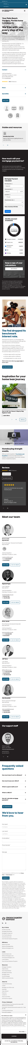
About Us (4, 981)
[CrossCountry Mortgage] (8, 10)
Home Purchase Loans (6, 936)
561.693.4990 (6, 710)
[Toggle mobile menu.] (24, 10)
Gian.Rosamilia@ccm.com (8, 709)
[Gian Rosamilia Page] (8, 690)
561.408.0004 (7, 674)
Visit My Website (15, 564)
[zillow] (5, 923)
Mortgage (5, 3)
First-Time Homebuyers (7, 935)
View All (23, 419)
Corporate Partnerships (7, 983)
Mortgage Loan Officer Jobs (8, 987)
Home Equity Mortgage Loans (8, 957)
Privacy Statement (7, 1002)
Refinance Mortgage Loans (7, 948)
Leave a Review (6, 474)
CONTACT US (6, 878)
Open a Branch (5, 991)
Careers (3, 985)
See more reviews (7, 478)
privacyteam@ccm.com (15, 905)
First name (5, 824)
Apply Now (5, 100)
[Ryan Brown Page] (8, 530)
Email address (6, 838)
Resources (5, 965)
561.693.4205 (6, 673)
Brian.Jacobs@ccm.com (7, 632)
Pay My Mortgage (6, 976)
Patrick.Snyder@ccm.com (8, 749)
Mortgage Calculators (6, 967)
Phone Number (6, 845)
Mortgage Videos (5, 974)
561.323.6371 (6, 751)
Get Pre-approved (7, 367)
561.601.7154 (6, 596)
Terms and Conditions (6, 1012)
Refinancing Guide (6, 944)
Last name (5, 831)
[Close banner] (25, 1014)
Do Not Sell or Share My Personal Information (14, 1041)
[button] (14, 70)
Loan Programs (5, 959)
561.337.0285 (8, 671)
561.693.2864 (7, 598)
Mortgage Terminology (7, 972)
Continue (14, 1036)
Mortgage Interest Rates (7, 931)
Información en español (7, 998)
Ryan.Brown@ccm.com (7, 557)
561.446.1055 (8, 634)
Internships (4, 989)
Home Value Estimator (6, 970)
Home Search (6, 6)
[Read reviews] (5, 81)
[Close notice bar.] (26, 5)
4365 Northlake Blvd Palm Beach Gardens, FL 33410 (9, 74)
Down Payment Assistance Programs (9, 938)
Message (4, 852)
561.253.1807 (8, 78)
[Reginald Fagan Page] (8, 575)
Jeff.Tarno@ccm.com (6, 670)
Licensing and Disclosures (7, 1010)
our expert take (18, 361)
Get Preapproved (7, 806)
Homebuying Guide (6, 929)
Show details (21, 1031)
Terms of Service (9, 874)
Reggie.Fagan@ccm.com (7, 594)
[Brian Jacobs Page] (8, 613)
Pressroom (4, 993)
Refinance (5, 942)
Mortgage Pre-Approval (7, 933)
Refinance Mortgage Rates (7, 946)
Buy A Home (5, 927)
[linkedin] (2, 923)
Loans (3, 952)
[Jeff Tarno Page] (8, 650)
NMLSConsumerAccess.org (7, 978)
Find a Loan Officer (6, 996)
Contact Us (4, 994)
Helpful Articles (5, 968)
